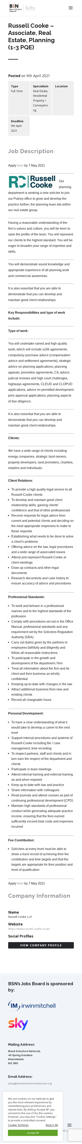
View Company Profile (41, 945)
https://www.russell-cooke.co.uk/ (29, 929)
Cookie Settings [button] (18, 1125)
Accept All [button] (33, 1133)
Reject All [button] (52, 1125)
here (20, 165)
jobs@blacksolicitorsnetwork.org (30, 1083)
